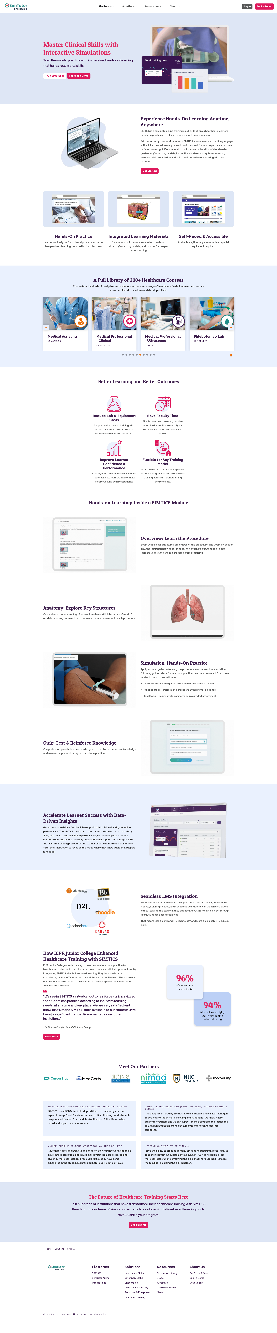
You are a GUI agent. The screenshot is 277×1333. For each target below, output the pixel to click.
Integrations (99, 1282)
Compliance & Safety (136, 1287)
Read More (51, 1036)
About (174, 6)
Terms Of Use (85, 1314)
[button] (187, 831)
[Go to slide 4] (133, 355)
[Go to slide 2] (126, 355)
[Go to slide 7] (144, 355)
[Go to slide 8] (147, 355)
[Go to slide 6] (140, 355)
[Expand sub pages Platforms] (115, 6)
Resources (152, 6)
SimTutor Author (101, 1278)
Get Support (196, 1282)
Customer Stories (166, 1287)
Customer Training (135, 1297)
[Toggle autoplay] (231, 355)
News (160, 1292)
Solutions (128, 6)
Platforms (105, 6)
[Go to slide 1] (123, 355)
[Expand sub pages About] (181, 6)
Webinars (162, 1282)
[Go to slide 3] (130, 355)
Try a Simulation (54, 75)
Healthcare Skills (134, 1273)
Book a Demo (264, 6)
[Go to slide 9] (150, 355)
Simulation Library (167, 1273)
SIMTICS (96, 1273)
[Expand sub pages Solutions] (138, 6)
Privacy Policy (100, 1314)
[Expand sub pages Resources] (163, 6)
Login (247, 6)
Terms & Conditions (69, 1314)
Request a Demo (79, 75)
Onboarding (131, 1282)
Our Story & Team (199, 1273)
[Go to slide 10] (154, 355)
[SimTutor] (16, 6)
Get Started (150, 171)
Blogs (160, 1278)
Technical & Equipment (138, 1292)
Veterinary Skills (134, 1278)
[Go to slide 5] (137, 355)
